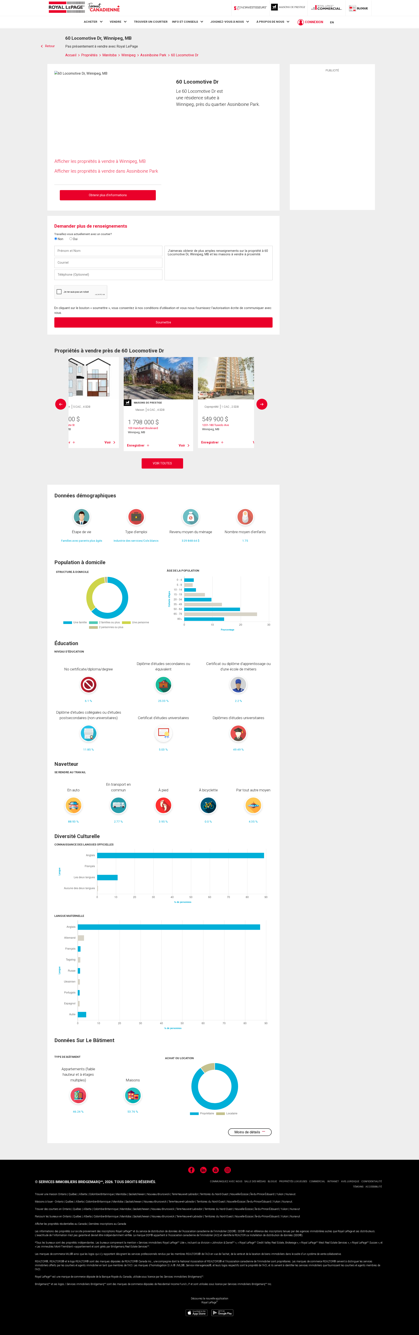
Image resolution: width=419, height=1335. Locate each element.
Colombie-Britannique (101, 1194)
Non (60, 239)
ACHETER (90, 21)
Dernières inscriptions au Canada (107, 1223)
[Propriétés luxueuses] (288, 8)
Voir (108, 442)
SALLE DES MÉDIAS (255, 1181)
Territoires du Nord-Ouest (214, 1194)
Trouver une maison (46, 1194)
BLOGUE (272, 1181)
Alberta (83, 1194)
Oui (74, 239)
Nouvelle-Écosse (239, 1194)
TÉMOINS (358, 1186)
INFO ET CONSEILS (185, 21)
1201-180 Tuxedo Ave (215, 425)
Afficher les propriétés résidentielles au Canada (61, 1223)
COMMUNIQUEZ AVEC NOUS (226, 1181)
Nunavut (290, 1194)
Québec (73, 1194)
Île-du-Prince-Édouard (262, 1194)
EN (332, 22)
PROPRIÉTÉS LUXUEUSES (293, 1181)
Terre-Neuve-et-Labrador (185, 1194)
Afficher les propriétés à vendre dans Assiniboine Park (106, 171)
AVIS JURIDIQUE (350, 1181)
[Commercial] (326, 8)
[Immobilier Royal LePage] (84, 8)
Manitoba (121, 1194)
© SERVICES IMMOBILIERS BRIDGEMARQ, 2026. (74, 1182)
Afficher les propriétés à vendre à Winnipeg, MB (100, 161)
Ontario (62, 1194)
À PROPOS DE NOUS (270, 21)
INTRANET (333, 1181)
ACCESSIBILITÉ (374, 1186)
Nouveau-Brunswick (158, 1194)
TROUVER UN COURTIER (151, 21)
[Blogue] (358, 8)
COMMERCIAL (317, 1181)
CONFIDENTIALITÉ (371, 1181)
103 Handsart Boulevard (143, 428)
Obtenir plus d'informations (108, 195)
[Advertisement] (332, 140)
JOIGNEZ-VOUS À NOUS (227, 21)
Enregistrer (135, 445)
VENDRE (115, 21)
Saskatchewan (137, 1194)
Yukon (279, 1194)
